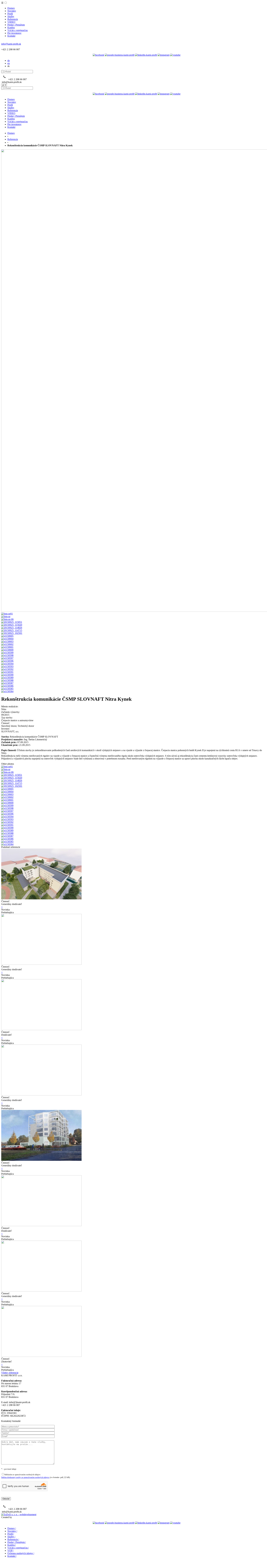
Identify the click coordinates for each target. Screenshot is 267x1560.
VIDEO (11, 22)
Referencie (12, 19)
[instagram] (163, 55)
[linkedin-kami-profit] (146, 55)
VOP (10, 1550)
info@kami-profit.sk (11, 44)
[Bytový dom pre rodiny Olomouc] (41, 1160)
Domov (11, 8)
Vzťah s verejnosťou (17, 30)
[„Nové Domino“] (41, 1029)
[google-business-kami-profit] (119, 55)
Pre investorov (14, 33)
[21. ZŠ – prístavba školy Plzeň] (41, 898)
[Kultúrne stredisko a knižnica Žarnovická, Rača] (41, 1356)
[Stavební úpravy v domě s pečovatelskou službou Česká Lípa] (41, 1290)
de (8, 60)
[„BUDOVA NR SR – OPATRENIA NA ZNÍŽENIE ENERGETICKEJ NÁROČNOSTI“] (41, 1225)
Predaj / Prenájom (16, 24)
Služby (10, 16)
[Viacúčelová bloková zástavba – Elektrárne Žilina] (41, 1094)
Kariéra (11, 27)
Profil (10, 13)
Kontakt (11, 36)
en (8, 63)
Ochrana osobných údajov (20, 1553)
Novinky (11, 11)
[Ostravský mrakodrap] (41, 964)
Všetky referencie (9, 1372)
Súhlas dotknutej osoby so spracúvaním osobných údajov (25, 1477)
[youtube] (175, 55)
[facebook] (98, 55)
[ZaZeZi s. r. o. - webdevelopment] (18, 1514)
